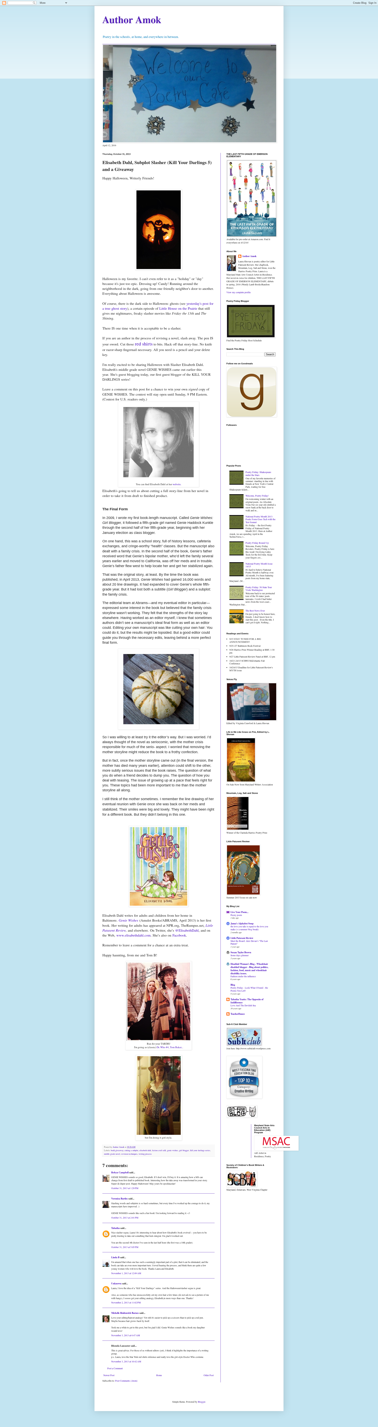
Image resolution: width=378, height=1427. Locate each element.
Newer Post (108, 1375)
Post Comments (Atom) (126, 1380)
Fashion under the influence (243, 976)
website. (177, 484)
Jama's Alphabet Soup (242, 923)
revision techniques (129, 1153)
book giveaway (117, 1150)
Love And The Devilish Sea (243, 1005)
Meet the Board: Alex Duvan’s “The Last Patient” (249, 942)
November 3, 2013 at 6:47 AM (125, 1335)
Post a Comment (115, 1368)
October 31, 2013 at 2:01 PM (124, 1217)
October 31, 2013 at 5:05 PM (124, 1247)
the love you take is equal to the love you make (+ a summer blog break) (249, 928)
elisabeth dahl (145, 1150)
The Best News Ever (255, 610)
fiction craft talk (159, 1150)
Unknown (116, 1283)
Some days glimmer (240, 955)
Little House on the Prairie (178, 308)
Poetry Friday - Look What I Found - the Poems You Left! (249, 989)
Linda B (115, 1257)
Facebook (179, 935)
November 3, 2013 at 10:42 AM (126, 1361)
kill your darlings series (200, 1150)
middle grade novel (112, 1153)
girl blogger (184, 1150)
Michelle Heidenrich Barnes (125, 1313)
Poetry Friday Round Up (257, 542)
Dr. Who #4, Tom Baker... (170, 1047)
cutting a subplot (131, 1150)
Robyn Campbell (120, 1172)
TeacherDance (238, 1014)
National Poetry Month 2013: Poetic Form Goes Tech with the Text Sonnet (260, 519)
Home (159, 1375)
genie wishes (172, 1150)
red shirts (144, 344)
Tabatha (115, 1228)
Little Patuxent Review (242, 938)
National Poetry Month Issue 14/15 (259, 565)
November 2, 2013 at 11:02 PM (126, 1302)
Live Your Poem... (239, 912)
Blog (233, 984)
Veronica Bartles (119, 1198)
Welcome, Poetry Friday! (257, 495)
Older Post (209, 1375)
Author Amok (131, 19)
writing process (145, 1153)
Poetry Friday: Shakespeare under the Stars (258, 473)
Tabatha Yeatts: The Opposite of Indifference (247, 1001)
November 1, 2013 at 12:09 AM (126, 1273)
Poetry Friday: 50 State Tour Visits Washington (259, 588)
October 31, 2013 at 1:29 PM (124, 1188)
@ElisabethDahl (187, 930)
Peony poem (236, 915)
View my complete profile (238, 292)
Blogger (201, 1401)
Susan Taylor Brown (241, 952)
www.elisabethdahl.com (133, 935)
